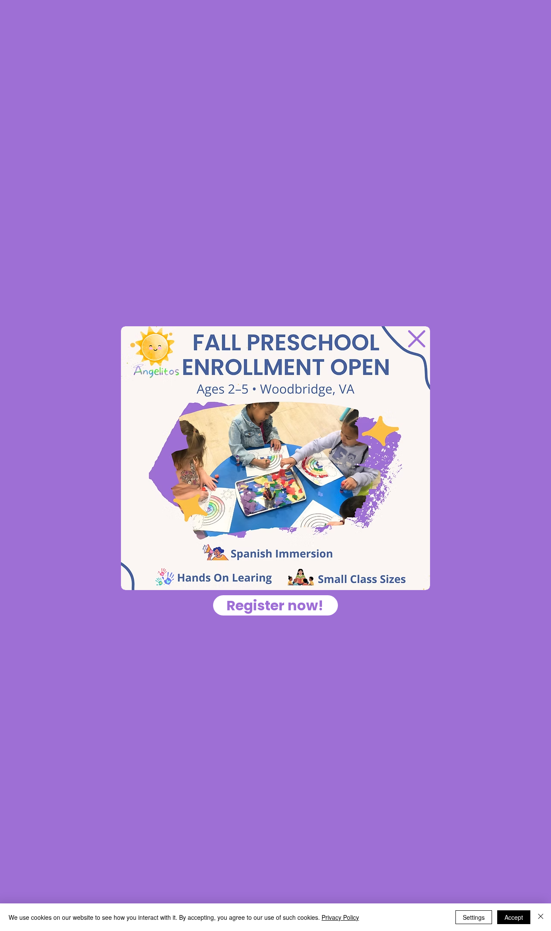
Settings (474, 917)
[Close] (541, 917)
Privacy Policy (340, 917)
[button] (416, 338)
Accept (514, 917)
